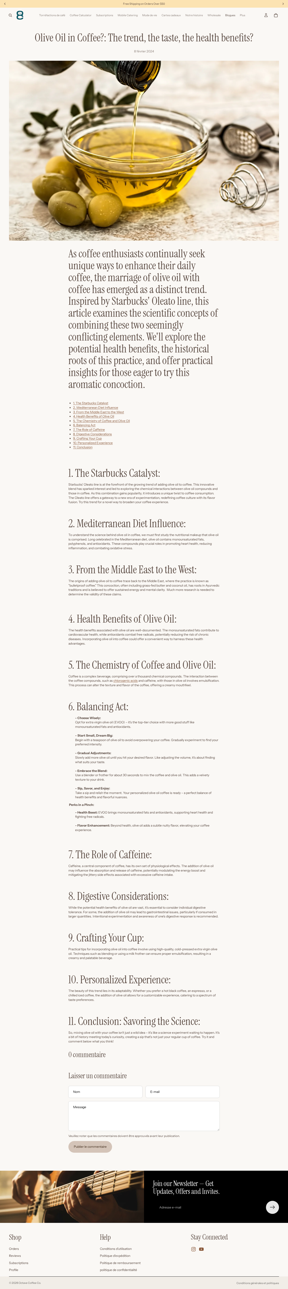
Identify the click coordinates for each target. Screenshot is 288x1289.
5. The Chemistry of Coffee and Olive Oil (101, 421)
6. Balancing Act (84, 425)
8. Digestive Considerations (92, 434)
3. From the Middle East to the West (98, 412)
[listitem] (243, 15)
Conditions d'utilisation (116, 1249)
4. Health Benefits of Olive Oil (93, 416)
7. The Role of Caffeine (89, 430)
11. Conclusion (82, 447)
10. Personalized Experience (93, 443)
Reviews (15, 1256)
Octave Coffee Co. (30, 1283)
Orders (14, 1249)
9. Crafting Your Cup (87, 438)
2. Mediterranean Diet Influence (95, 408)
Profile (13, 1270)
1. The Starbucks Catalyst (90, 403)
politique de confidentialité (118, 1270)
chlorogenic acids (125, 681)
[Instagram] (193, 1249)
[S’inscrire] (272, 1207)
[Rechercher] (10, 15)
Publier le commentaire (90, 1147)
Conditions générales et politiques (257, 1283)
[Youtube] (201, 1249)
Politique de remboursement (120, 1263)
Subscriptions (18, 1263)
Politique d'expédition (115, 1256)
